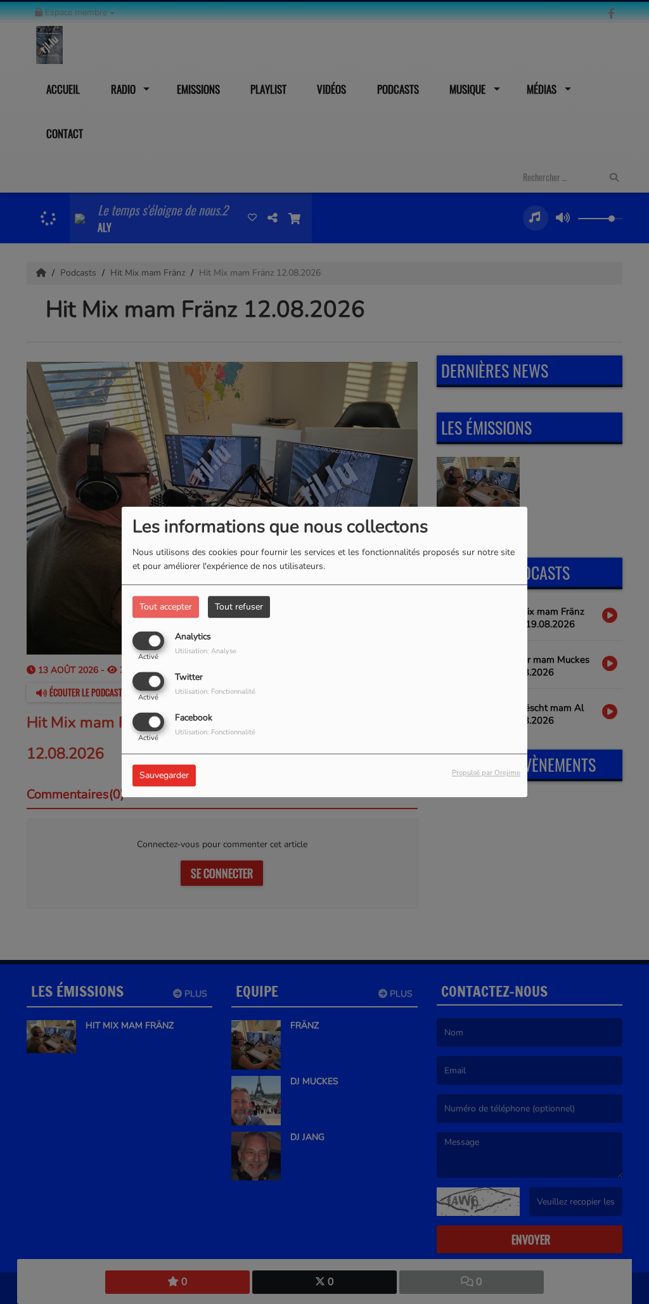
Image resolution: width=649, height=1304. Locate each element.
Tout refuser (239, 607)
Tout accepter (165, 607)
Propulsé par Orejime (486, 773)
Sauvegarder (164, 776)
